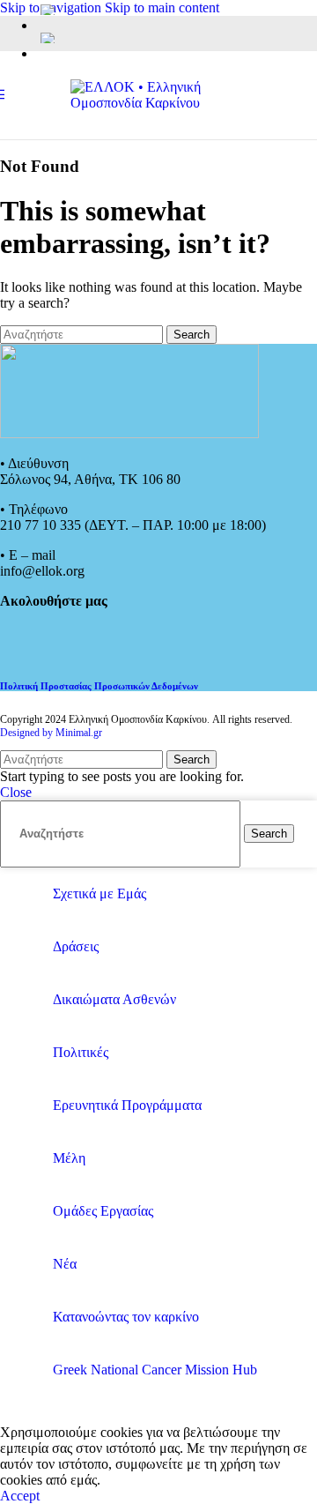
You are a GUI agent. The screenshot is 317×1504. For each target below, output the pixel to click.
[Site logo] (158, 102)
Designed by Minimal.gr (51, 732)
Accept (20, 1495)
